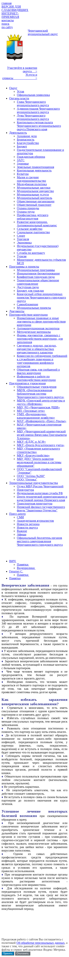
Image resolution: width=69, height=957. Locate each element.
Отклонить (22, 953)
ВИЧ (12, 561)
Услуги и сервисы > (19, 76)
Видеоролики (26, 568)
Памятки (23, 564)
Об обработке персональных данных (40, 942)
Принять (8, 953)
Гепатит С (16, 571)
